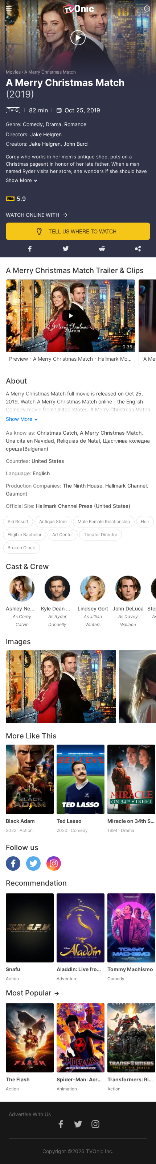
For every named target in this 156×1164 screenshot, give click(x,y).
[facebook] (13, 869)
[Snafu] (30, 927)
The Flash (18, 1079)
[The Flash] (30, 1037)
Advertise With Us (30, 1114)
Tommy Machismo (130, 969)
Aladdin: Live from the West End (80, 969)
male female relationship (104, 521)
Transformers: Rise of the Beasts (131, 1079)
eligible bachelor (24, 534)
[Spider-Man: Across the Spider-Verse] (80, 1037)
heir (145, 521)
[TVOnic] (78, 8)
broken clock (21, 547)
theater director (100, 534)
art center (62, 534)
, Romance (73, 124)
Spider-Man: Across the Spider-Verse (80, 1079)
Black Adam (20, 821)
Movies (13, 72)
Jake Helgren (46, 134)
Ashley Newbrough (22, 608)
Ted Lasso (69, 821)
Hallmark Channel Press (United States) (83, 506)
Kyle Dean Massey (57, 608)
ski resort (18, 521)
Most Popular (29, 993)
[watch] (78, 37)
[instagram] (53, 869)
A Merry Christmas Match (50, 72)
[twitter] (33, 869)
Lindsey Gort (93, 608)
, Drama (52, 124)
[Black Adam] (30, 779)
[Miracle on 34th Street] (131, 779)
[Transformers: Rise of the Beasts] (131, 1037)
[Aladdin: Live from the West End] (80, 927)
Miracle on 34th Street (131, 821)
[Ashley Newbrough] (22, 588)
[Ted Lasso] (80, 779)
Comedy (33, 124)
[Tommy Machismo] (131, 927)
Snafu (13, 969)
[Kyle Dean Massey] (57, 588)
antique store (53, 521)
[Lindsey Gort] (93, 588)
